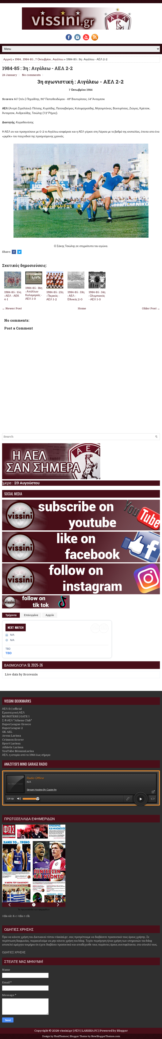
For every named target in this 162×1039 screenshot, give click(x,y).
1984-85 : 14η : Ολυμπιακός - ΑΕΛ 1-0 (97, 296)
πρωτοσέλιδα (27, 909)
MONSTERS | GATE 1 (16, 716)
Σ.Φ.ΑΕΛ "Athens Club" (17, 720)
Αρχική (7, 59)
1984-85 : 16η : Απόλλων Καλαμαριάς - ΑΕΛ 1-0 (33, 293)
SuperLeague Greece (16, 724)
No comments (31, 75)
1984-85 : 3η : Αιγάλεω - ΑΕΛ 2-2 (37, 68)
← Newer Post (12, 308)
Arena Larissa (11, 735)
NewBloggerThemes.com (105, 1036)
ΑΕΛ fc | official (12, 708)
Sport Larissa (11, 743)
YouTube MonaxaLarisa (18, 751)
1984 (18, 59)
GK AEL (7, 731)
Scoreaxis (30, 674)
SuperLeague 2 (12, 728)
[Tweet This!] (19, 252)
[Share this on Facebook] (14, 252)
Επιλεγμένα (31, 615)
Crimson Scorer (13, 739)
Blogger (122, 1030)
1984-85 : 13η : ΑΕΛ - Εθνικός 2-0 (76, 296)
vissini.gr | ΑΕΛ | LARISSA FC (79, 1030)
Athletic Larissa (12, 747)
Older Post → (151, 308)
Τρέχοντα (10, 615)
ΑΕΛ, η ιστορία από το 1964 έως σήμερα (26, 754)
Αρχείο (50, 615)
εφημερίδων (44, 909)
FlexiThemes (61, 1036)
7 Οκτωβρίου (43, 59)
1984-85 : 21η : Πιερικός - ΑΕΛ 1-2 (54, 296)
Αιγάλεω (58, 59)
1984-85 (28, 59)
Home (82, 308)
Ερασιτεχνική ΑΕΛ (13, 712)
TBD (8, 653)
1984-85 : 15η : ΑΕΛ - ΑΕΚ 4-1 (12, 296)
